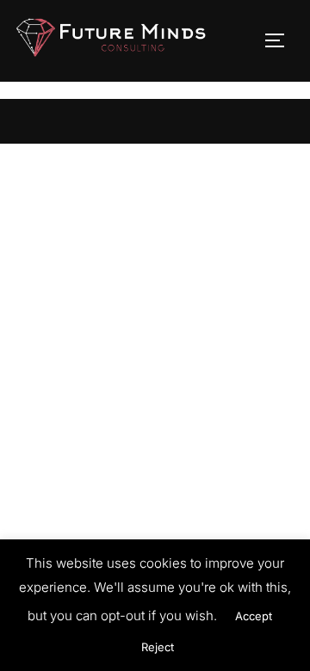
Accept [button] (253, 616)
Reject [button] (157, 647)
